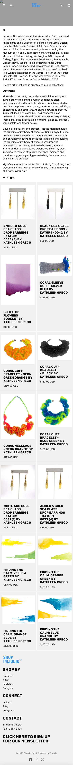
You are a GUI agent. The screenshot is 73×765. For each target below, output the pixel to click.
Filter (10, 178)
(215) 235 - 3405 (12, 728)
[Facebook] (31, 760)
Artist (6, 679)
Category (8, 688)
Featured (8, 676)
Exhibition (8, 684)
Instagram (8, 710)
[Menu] (4, 5)
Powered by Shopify (47, 753)
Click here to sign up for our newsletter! (26, 738)
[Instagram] (36, 760)
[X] (42, 760)
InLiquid (7, 702)
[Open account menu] (61, 5)
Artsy (6, 706)
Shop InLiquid (30, 753)
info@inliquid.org (12, 724)
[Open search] (11, 5)
